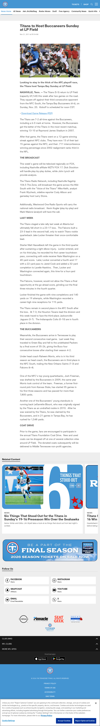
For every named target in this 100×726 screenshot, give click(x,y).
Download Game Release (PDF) (37, 113)
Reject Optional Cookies (85, 721)
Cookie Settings (8, 721)
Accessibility (50, 692)
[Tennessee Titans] (50, 670)
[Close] (96, 703)
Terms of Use (50, 688)
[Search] (92, 4)
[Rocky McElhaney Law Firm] (76, 619)
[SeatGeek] (59, 619)
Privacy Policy (50, 683)
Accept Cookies (64, 721)
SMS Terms (50, 696)
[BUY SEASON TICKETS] (50, 550)
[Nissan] (23, 619)
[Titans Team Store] (50, 627)
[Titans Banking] (41, 619)
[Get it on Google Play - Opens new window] (58, 660)
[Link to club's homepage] (5, 3)
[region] (50, 712)
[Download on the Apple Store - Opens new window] (40, 659)
